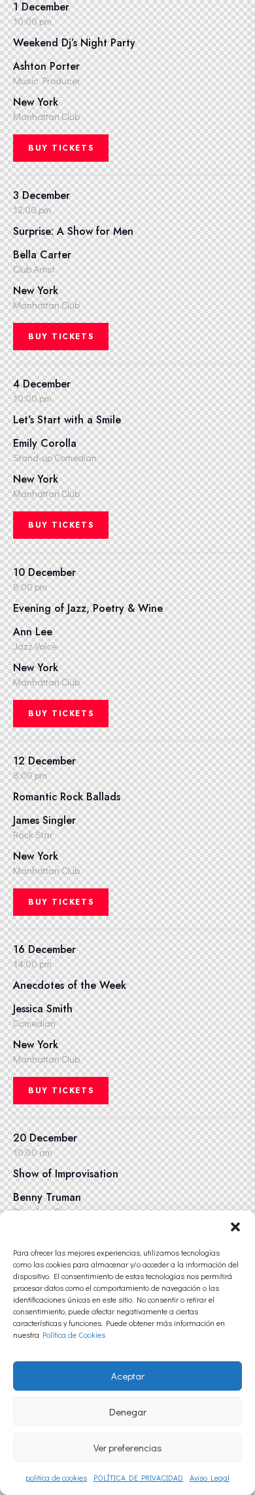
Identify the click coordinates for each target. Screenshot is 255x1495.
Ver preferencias (128, 1447)
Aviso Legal (210, 1477)
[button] (235, 1226)
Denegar (127, 1411)
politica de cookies (56, 1477)
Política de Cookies (73, 1334)
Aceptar (127, 1375)
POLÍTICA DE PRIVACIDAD (138, 1477)
